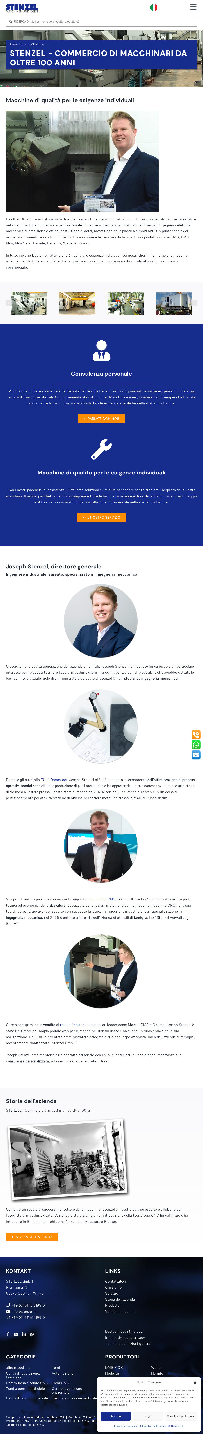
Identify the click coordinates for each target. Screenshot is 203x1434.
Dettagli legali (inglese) (124, 1331)
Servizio (111, 1293)
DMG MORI (114, 1367)
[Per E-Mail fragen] (196, 751)
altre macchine (18, 1367)
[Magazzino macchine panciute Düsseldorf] (77, 303)
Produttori (113, 1305)
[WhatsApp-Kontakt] (196, 741)
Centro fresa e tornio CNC (27, 1383)
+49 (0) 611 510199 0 (28, 1317)
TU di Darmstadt (54, 780)
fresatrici (78, 1024)
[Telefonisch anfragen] (196, 731)
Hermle (157, 1373)
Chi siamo (113, 1287)
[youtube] (16, 1334)
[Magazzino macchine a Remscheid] (29, 303)
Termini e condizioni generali (128, 1343)
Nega (147, 1416)
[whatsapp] (32, 1334)
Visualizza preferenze (181, 1416)
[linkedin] (24, 1334)
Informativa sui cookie (126, 1426)
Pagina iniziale (19, 44)
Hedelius (112, 1373)
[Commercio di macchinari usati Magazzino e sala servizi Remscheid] (126, 303)
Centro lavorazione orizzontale (67, 1390)
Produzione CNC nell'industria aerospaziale (36, 1421)
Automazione (62, 1373)
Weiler (156, 1367)
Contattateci (115, 1281)
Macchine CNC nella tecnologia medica (95, 1421)
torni (64, 1024)
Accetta (116, 1416)
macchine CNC (103, 899)
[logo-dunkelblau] (22, 5)
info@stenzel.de (24, 1311)
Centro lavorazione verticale (74, 1398)
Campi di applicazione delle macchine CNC (35, 1417)
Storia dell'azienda (120, 1299)
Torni (56, 1367)
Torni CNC (60, 1383)
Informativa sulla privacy (153, 1426)
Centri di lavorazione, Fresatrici (23, 1375)
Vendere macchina (120, 1311)
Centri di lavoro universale (27, 1398)
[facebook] (8, 1334)
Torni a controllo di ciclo (25, 1388)
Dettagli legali (176, 1426)
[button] (195, 1383)
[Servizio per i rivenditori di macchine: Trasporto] (174, 303)
